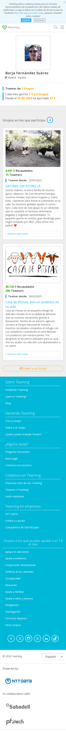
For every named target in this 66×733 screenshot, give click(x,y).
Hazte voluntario (14, 496)
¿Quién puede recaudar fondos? (23, 434)
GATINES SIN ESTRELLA (22, 186)
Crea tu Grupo (13, 421)
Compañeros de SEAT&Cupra (22, 527)
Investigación (12, 611)
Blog (8, 403)
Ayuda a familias (14, 591)
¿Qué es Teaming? (15, 396)
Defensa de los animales (19, 571)
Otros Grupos (13, 625)
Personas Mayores (16, 618)
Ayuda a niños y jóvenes (19, 598)
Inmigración (12, 605)
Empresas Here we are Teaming (23, 483)
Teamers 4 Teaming (16, 489)
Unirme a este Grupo (17, 233)
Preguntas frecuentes (17, 452)
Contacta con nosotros (18, 465)
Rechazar (39, 20)
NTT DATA (11, 514)
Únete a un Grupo (34, 368)
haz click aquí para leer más (28, 12)
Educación (11, 585)
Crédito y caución (15, 520)
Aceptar (26, 20)
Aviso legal (11, 458)
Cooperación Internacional (20, 565)
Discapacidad (12, 578)
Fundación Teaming (16, 389)
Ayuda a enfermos (15, 558)
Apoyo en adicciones (17, 551)
